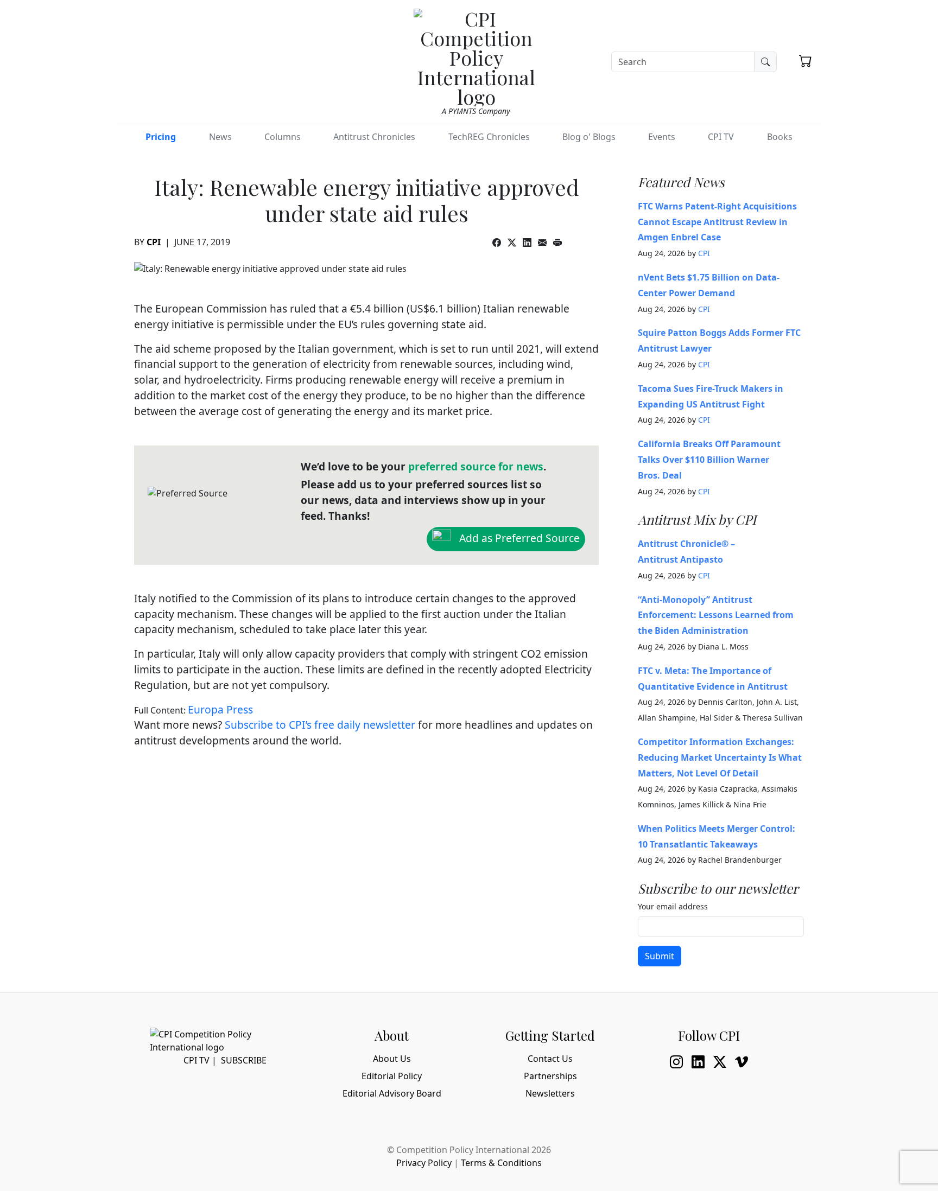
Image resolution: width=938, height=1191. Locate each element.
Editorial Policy (392, 1076)
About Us (392, 1059)
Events (661, 137)
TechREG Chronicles (489, 137)
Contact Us (550, 1059)
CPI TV (721, 137)
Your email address (673, 906)
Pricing (160, 137)
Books (780, 137)
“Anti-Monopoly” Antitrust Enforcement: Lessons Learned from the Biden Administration (716, 615)
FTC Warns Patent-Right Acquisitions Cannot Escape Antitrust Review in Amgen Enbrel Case (717, 222)
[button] (805, 61)
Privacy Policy (424, 1163)
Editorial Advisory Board (392, 1093)
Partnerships (550, 1076)
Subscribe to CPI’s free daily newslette (318, 724)
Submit (659, 956)
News (220, 137)
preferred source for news (475, 466)
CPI (154, 242)
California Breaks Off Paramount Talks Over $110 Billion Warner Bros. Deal (709, 459)
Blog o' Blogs (589, 137)
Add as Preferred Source (518, 537)
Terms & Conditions (501, 1163)
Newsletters (550, 1093)
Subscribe (244, 1060)
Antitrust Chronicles (374, 137)
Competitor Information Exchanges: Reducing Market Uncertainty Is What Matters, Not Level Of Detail (720, 757)
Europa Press (220, 709)
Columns (282, 137)
